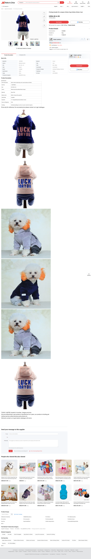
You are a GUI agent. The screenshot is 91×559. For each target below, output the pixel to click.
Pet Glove (74, 540)
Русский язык (34, 551)
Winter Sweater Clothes (82, 540)
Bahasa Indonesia (80, 551)
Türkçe (70, 551)
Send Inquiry (59, 22)
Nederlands (48, 551)
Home (2, 8)
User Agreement (52, 554)
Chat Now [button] (80, 22)
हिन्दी (62, 551)
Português (25, 551)
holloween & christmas (5, 516)
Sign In (51, 49)
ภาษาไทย (65, 551)
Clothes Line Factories (30, 540)
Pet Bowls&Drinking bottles (73, 521)
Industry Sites (53, 549)
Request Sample (71, 25)
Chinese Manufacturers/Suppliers (30, 549)
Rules (89, 6)
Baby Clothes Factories (6, 540)
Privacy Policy (64, 554)
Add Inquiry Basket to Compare (24, 48)
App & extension (75, 6)
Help (68, 6)
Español (20, 551)
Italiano (39, 551)
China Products (21, 549)
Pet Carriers (3, 519)
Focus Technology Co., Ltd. (37, 554)
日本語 (59, 551)
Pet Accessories (26, 519)
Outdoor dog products (50, 521)
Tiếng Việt (74, 551)
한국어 (55, 551)
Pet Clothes (48, 516)
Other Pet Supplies (17, 534)
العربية (52, 551)
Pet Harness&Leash (49, 519)
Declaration (58, 554)
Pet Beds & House (71, 519)
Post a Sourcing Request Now (35, 451)
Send (11, 451)
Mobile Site (72, 549)
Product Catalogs (18, 514)
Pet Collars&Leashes (72, 516)
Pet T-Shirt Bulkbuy (11, 543)
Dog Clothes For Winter (28, 534)
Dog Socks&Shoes (26, 521)
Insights (76, 549)
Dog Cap (4, 543)
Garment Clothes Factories (42, 540)
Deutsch (43, 551)
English (16, 551)
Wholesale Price (47, 549)
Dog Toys (3, 521)
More (2, 545)
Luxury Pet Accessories (39, 534)
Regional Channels (60, 549)
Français (29, 551)
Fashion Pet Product (66, 540)
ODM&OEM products (27, 516)
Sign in (88, 3)
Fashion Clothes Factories (19, 540)
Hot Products (15, 549)
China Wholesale (40, 549)
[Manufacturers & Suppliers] (8, 2)
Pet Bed (3, 534)
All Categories (5, 6)
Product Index (67, 549)
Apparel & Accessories (8, 8)
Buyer (61, 6)
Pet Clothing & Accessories (17, 8)
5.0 (74, 57)
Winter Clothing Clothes (54, 540)
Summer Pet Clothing (51, 534)
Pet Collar (10, 534)
